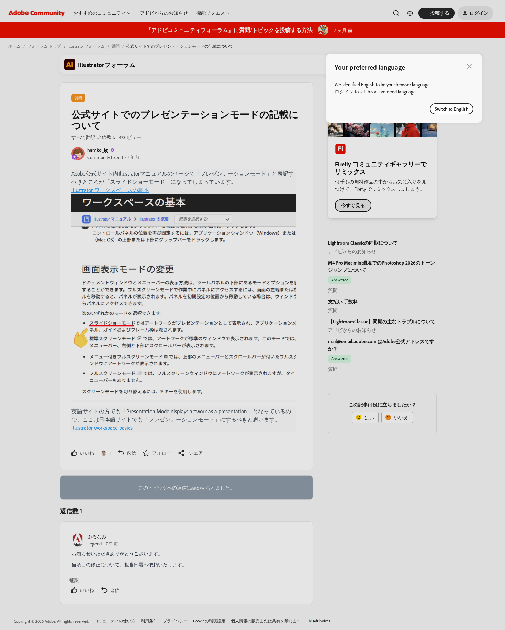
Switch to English (452, 109)
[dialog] (404, 88)
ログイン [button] (344, 91)
